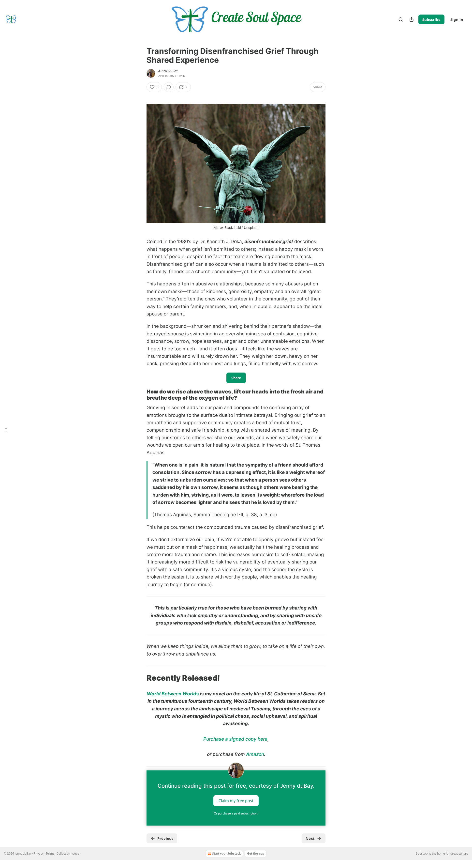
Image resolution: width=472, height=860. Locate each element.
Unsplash (251, 227)
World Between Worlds (173, 694)
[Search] (401, 19)
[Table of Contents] (5, 430)
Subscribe (431, 19)
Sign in (456, 19)
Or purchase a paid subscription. (236, 813)
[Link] (140, 395)
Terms (50, 853)
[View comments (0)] (169, 87)
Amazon (255, 754)
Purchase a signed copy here (235, 739)
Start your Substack (226, 853)
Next (310, 838)
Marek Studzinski (227, 227)
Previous (165, 838)
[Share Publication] (411, 19)
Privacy (39, 853)
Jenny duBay (168, 71)
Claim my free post (236, 800)
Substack (422, 853)
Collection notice (68, 853)
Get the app (255, 853)
